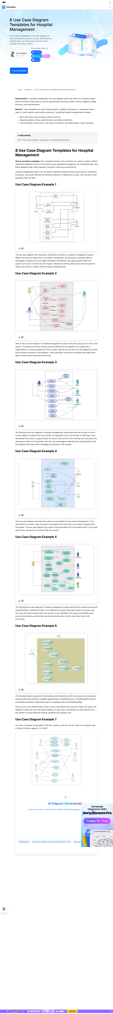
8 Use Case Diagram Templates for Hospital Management (46, 140)
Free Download (19, 71)
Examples (28, 90)
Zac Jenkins (21, 53)
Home (20, 90)
